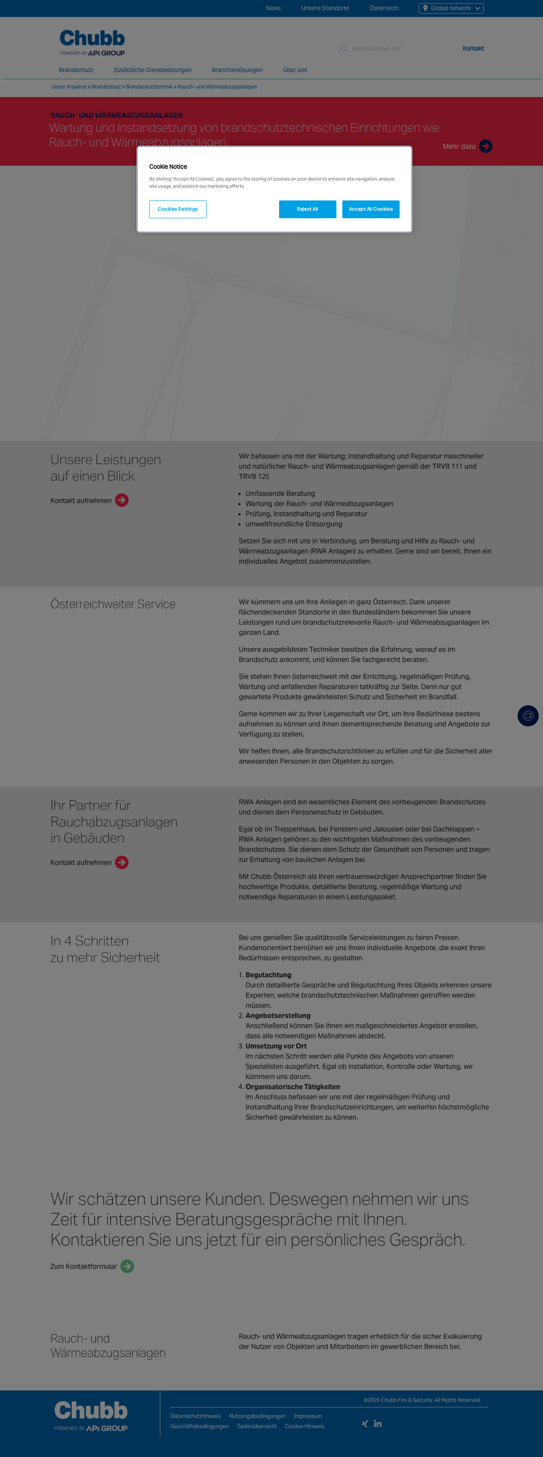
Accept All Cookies (371, 209)
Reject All (307, 209)
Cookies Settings (178, 209)
